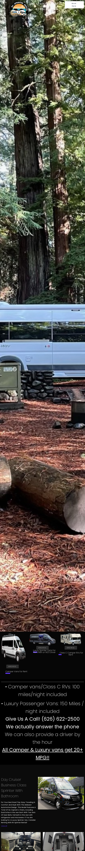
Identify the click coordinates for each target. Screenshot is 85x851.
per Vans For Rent (16, 671)
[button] (74, 4)
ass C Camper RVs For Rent (71, 653)
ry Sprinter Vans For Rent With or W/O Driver (44, 651)
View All (4, 826)
